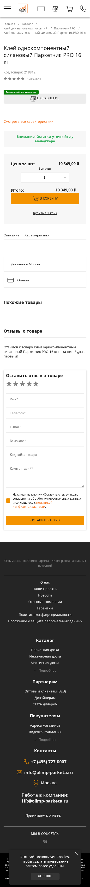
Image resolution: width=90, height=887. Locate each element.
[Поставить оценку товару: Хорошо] (29, 384)
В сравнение (48, 98)
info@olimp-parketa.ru (48, 772)
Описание (11, 235)
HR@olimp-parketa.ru (45, 801)
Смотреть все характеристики (29, 121)
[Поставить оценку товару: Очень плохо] (9, 384)
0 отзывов (34, 79)
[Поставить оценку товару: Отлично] (36, 384)
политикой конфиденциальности (33, 505)
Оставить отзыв (45, 520)
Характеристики (36, 235)
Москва (49, 783)
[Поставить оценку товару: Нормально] (22, 384)
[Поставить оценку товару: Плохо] (16, 384)
